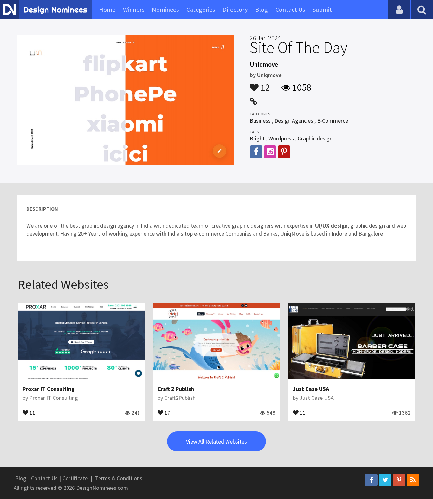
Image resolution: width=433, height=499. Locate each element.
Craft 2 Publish (176, 388)
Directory (235, 9)
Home (107, 9)
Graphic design (315, 138)
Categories (200, 9)
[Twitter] (385, 480)
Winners (133, 9)
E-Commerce (332, 120)
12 (264, 84)
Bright (257, 138)
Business (260, 120)
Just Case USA (311, 388)
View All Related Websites (216, 441)
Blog (261, 9)
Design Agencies (294, 120)
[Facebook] (371, 480)
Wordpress (281, 138)
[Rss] (413, 480)
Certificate (75, 478)
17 (166, 412)
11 (31, 412)
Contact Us (290, 9)
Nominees (165, 9)
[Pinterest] (399, 480)
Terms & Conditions (118, 478)
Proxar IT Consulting (48, 388)
